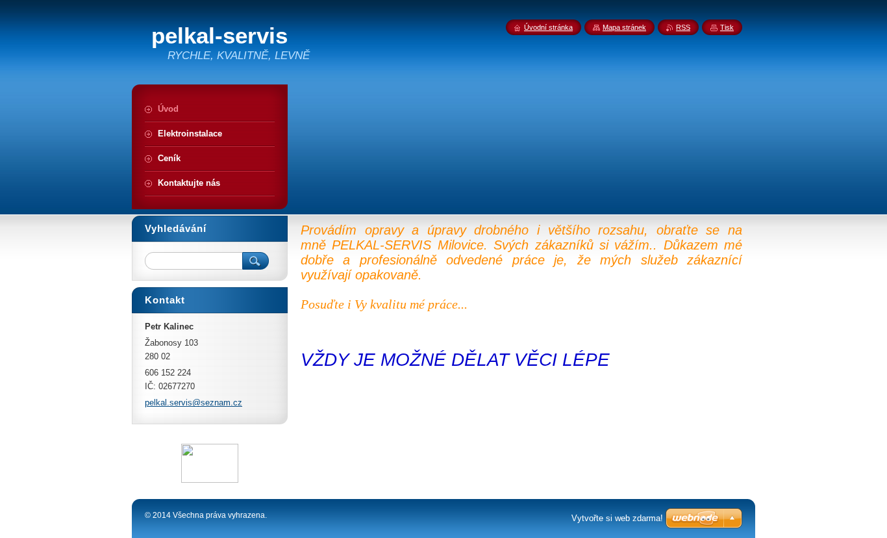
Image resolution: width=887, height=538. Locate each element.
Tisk (727, 27)
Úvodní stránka (548, 27)
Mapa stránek (624, 27)
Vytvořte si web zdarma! (617, 518)
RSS (683, 27)
